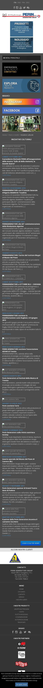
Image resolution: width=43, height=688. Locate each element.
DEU (27, 2)
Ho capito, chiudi (21, 684)
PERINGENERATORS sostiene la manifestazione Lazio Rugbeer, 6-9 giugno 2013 (19, 317)
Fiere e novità (14, 135)
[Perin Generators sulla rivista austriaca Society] (13, 425)
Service (21, 597)
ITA (15, 2)
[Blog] (28, 7)
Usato (21, 612)
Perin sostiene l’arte (10, 406)
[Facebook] (14, 7)
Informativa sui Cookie (13, 680)
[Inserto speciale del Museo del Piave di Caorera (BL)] (13, 452)
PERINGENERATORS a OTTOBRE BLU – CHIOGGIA (21, 284)
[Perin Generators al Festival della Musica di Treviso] (13, 371)
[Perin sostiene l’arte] (10, 399)
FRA (23, 2)
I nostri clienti (21, 600)
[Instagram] (17, 7)
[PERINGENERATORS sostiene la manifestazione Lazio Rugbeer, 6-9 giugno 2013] (13, 306)
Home (4, 135)
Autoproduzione (21, 620)
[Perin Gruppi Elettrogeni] (21, 14)
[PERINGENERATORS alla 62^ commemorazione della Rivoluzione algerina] (13, 216)
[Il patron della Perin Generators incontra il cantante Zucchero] (13, 511)
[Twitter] (24, 7)
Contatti (21, 594)
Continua (6, 175)
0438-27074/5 (23, 577)
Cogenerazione (22, 617)
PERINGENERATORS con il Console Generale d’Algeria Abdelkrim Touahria (19, 191)
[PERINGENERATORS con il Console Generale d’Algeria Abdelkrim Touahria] (13, 182)
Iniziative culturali (27, 135)
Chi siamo (21, 592)
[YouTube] (20, 7)
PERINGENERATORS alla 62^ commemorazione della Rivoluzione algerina (21, 225)
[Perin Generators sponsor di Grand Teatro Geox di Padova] (13, 481)
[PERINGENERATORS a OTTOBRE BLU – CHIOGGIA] (13, 277)
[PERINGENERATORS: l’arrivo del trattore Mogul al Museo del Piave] (13, 247)
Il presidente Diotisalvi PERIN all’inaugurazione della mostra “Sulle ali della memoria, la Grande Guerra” (21, 161)
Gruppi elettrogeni (21, 609)
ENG (19, 2)
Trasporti (21, 622)
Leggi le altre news (30, 543)
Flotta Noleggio (21, 614)
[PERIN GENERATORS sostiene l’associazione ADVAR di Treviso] (13, 341)
